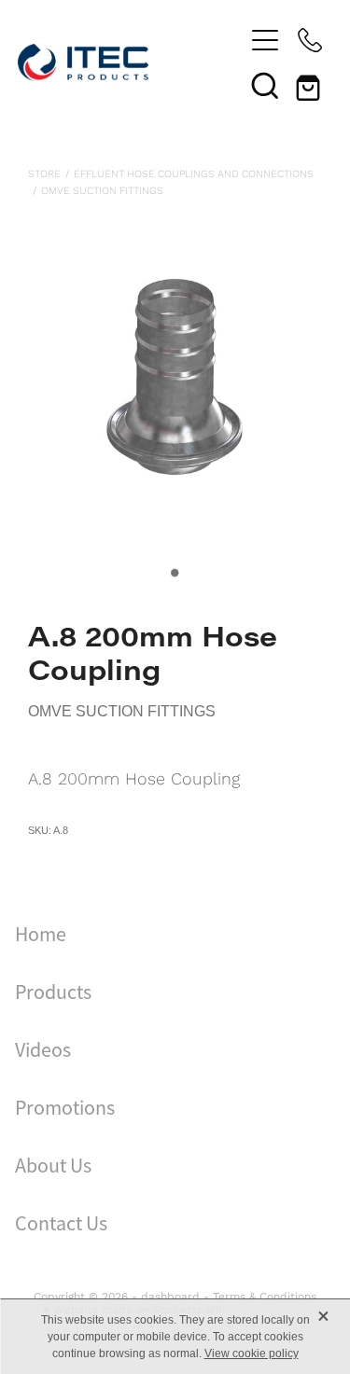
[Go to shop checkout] (309, 84)
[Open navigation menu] (265, 40)
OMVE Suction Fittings (102, 190)
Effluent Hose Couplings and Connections (194, 173)
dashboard (170, 1296)
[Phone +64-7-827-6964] (309, 40)
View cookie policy (251, 1353)
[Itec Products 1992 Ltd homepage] (131, 62)
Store (44, 173)
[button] (265, 84)
